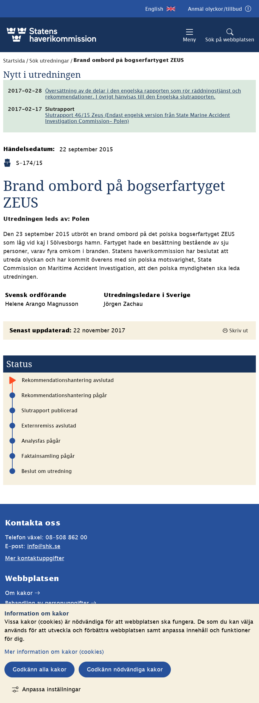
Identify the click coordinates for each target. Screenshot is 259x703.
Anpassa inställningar (51, 689)
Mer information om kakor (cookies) (54, 651)
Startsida (14, 61)
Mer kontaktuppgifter (34, 558)
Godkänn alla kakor (39, 669)
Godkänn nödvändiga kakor (125, 669)
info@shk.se (43, 546)
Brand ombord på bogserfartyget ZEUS (129, 60)
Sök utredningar (49, 61)
